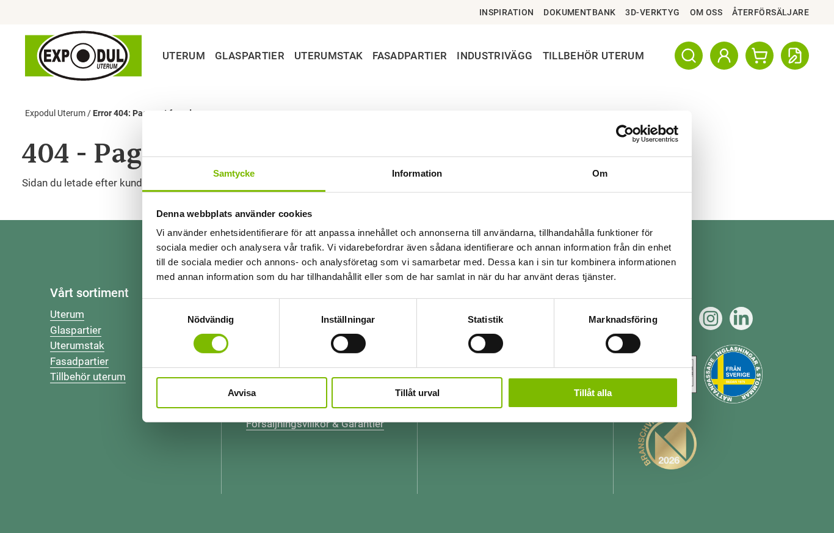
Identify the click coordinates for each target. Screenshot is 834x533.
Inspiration (506, 12)
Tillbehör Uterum (593, 56)
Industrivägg (494, 56)
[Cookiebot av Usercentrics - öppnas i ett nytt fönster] (624, 133)
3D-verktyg (652, 12)
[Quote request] (795, 56)
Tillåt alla (593, 393)
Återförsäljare (770, 12)
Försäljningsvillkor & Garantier (315, 423)
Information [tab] (417, 173)
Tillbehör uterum (88, 376)
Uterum (183, 56)
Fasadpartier (409, 56)
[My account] (724, 56)
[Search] (689, 56)
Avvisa (242, 393)
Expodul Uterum (55, 113)
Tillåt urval (417, 393)
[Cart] (759, 56)
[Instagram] (710, 318)
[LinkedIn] (741, 318)
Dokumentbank (579, 12)
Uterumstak (328, 56)
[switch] (348, 343)
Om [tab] (599, 173)
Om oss (706, 12)
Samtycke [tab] (234, 173)
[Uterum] (83, 56)
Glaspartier (250, 56)
